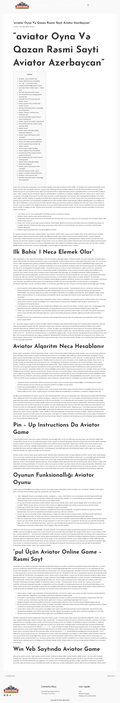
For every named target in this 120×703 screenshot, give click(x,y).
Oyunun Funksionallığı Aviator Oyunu (30, 85)
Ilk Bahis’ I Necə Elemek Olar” (28, 79)
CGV (80, 691)
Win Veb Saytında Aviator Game (29, 92)
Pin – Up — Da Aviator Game (28, 83)
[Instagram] (4, 695)
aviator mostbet (73, 245)
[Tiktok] (10, 695)
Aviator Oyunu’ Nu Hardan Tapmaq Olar (31, 121)
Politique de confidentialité (87, 696)
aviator (16, 26)
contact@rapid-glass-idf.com (50, 691)
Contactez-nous (78, 5)
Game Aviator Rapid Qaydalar (28, 148)
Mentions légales (84, 693)
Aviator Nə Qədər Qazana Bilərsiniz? (30, 142)
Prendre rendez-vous (63, 5)
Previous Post (9, 676)
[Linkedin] (7, 695)
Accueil (34, 5)
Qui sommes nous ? (46, 5)
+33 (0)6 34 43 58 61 (48, 693)
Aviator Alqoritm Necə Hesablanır (29, 81)
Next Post (112, 676)
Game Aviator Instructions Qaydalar (30, 139)
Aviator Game (23, 128)
